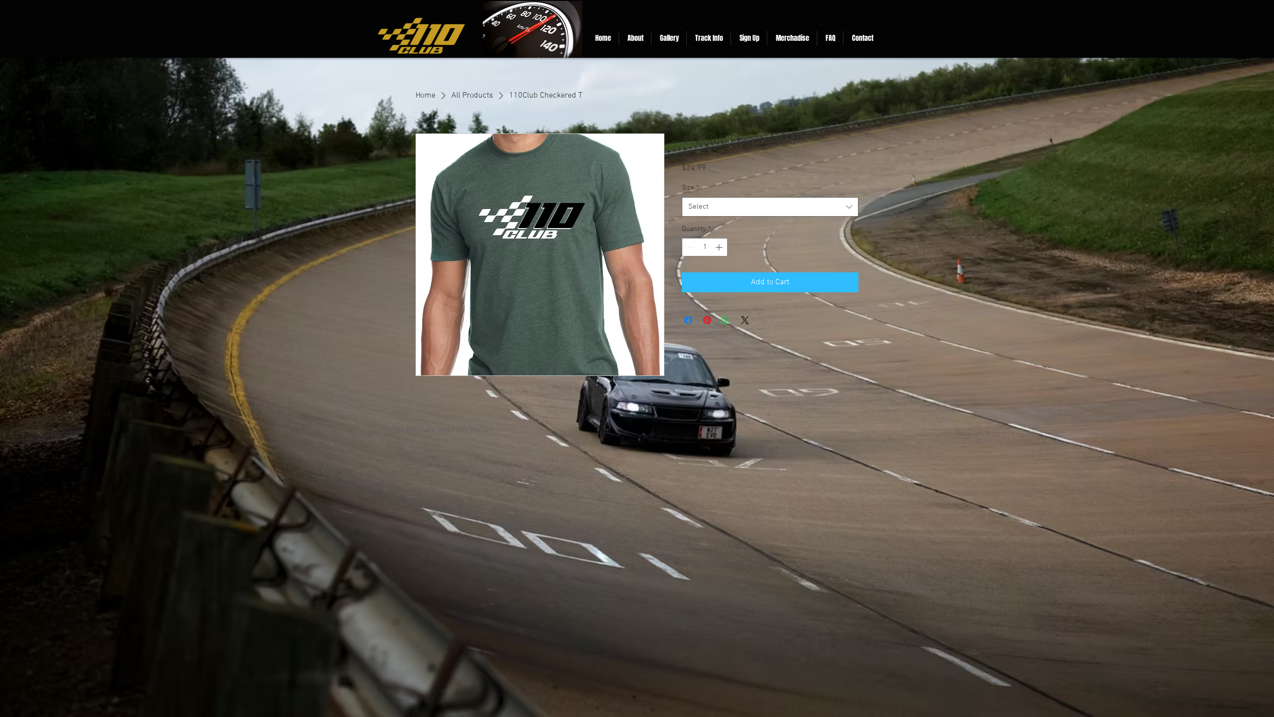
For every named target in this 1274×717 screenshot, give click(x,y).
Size (690, 188)
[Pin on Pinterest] (707, 320)
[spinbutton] (705, 247)
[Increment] (720, 247)
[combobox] (770, 207)
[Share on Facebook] (688, 320)
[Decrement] (689, 247)
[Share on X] (745, 320)
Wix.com (482, 430)
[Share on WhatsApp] (726, 320)
